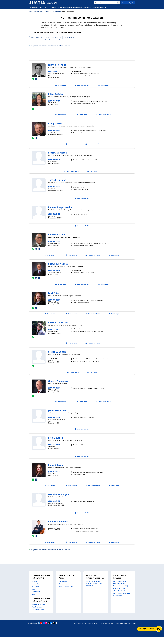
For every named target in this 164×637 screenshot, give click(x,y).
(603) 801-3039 (54, 241)
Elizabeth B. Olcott (58, 322)
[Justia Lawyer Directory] (37, 2)
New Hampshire (56, 11)
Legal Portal (87, 623)
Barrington (35, 586)
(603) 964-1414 (54, 101)
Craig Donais (55, 123)
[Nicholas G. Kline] (39, 70)
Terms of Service (108, 623)
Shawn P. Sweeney (58, 263)
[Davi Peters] (39, 298)
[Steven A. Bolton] (39, 357)
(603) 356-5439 (54, 501)
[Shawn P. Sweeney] (39, 269)
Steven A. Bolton (57, 351)
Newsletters (87, 7)
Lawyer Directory (38, 11)
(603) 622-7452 (54, 214)
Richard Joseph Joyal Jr (60, 207)
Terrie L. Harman (57, 179)
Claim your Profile (119, 588)
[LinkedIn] (39, 623)
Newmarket (36, 584)
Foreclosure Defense (66, 586)
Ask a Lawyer (44, 7)
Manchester (36, 592)
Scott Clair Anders (57, 152)
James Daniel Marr (58, 410)
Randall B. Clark (56, 234)
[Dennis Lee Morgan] (39, 500)
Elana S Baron (55, 464)
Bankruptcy (63, 581)
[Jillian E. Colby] (39, 99)
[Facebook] (44, 623)
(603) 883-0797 (54, 300)
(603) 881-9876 (54, 444)
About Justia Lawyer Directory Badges (120, 582)
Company (95, 623)
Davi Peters (54, 293)
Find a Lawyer (33, 7)
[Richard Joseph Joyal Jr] (39, 212)
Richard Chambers (58, 521)
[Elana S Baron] (39, 470)
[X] (54, 623)
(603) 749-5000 (54, 71)
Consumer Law (64, 584)
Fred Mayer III (55, 437)
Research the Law (56, 7)
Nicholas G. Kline (57, 64)
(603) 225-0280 (54, 329)
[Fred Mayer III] (39, 443)
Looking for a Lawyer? (146, 629)
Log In (124, 3)
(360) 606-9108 (54, 159)
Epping (34, 589)
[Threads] (49, 623)
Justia (30, 11)
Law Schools (67, 7)
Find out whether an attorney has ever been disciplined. (94, 583)
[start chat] (159, 629)
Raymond (35, 581)
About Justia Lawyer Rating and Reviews (122, 594)
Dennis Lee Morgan (58, 494)
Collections (47, 11)
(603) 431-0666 (54, 187)
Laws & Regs (77, 7)
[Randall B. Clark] (39, 240)
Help (100, 623)
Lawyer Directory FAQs (121, 586)
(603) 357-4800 (54, 472)
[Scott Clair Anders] (39, 158)
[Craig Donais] (39, 129)
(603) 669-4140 (54, 130)
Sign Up (131, 3)
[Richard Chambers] (39, 527)
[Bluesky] (51, 623)
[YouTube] (41, 623)
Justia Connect (78, 623)
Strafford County (37, 607)
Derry (34, 594)
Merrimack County (38, 609)
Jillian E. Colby (55, 94)
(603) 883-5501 (54, 417)
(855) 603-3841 (54, 270)
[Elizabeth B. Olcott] (39, 328)
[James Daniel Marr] (39, 416)
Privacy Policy (118, 623)
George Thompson (58, 381)
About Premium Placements (122, 591)
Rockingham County (38, 604)
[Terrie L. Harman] (39, 185)
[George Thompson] (39, 386)
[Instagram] (46, 623)
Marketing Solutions (99, 7)
